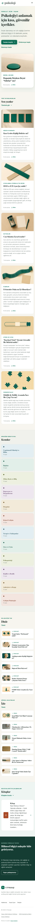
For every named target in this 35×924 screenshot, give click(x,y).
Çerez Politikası (5, 916)
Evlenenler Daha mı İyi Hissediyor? (17, 289)
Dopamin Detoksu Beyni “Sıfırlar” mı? (14, 79)
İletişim (19, 902)
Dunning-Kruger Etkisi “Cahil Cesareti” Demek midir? (21, 750)
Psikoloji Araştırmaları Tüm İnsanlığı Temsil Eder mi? (20, 646)
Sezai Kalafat (14, 920)
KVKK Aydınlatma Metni (25, 914)
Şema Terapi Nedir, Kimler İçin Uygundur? (21, 772)
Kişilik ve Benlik (9, 130)
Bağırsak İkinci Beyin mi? (19, 668)
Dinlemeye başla (24, 42)
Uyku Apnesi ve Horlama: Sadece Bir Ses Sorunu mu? (22, 761)
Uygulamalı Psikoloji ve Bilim (13, 183)
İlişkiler (6, 286)
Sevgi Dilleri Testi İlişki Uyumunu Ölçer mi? (22, 717)
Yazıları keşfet (8, 42)
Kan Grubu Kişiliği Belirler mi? (15, 133)
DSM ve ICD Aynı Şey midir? (14, 186)
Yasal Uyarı (12, 902)
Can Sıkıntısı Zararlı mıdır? (14, 236)
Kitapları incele (6, 795)
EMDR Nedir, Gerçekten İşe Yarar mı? (22, 691)
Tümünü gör (5, 105)
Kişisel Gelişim (8, 75)
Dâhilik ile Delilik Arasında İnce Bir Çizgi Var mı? (16, 396)
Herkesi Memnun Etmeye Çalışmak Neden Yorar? (19, 679)
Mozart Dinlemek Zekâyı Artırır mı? (21, 739)
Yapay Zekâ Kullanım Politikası (9, 914)
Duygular (6, 234)
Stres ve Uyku (8, 337)
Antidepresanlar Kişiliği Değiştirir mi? (22, 657)
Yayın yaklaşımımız (9, 872)
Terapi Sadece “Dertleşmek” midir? (20, 635)
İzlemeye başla (6, 47)
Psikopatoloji (8, 392)
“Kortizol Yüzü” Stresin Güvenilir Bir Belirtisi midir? (16, 341)
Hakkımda (4, 902)
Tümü (3, 625)
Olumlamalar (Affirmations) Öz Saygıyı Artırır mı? (21, 728)
